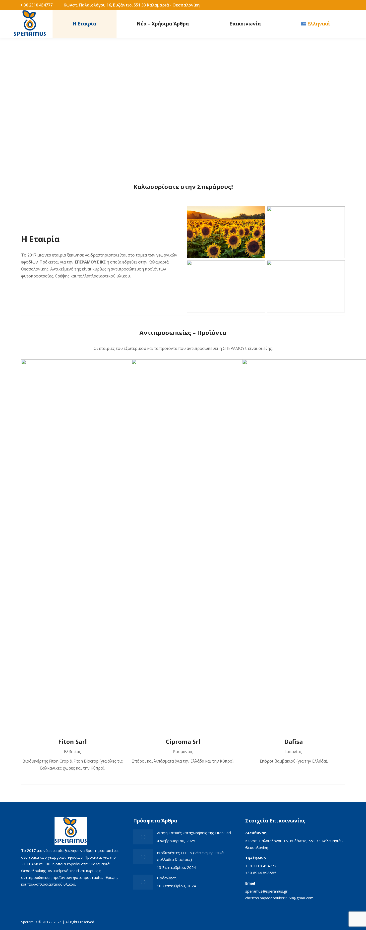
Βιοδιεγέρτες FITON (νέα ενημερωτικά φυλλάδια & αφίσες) (190, 856)
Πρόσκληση (167, 877)
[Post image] (143, 836)
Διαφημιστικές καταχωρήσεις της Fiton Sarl (194, 832)
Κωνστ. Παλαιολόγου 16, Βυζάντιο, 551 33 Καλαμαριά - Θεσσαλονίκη (132, 5)
